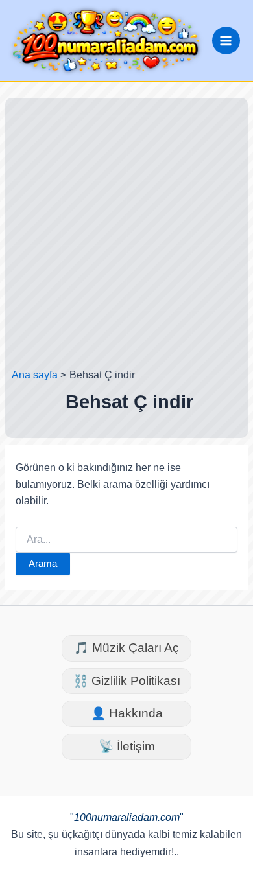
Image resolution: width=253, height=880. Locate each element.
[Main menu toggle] (226, 40)
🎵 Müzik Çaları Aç (126, 647)
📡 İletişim (127, 746)
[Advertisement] (126, 235)
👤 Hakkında (127, 713)
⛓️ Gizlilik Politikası (126, 681)
